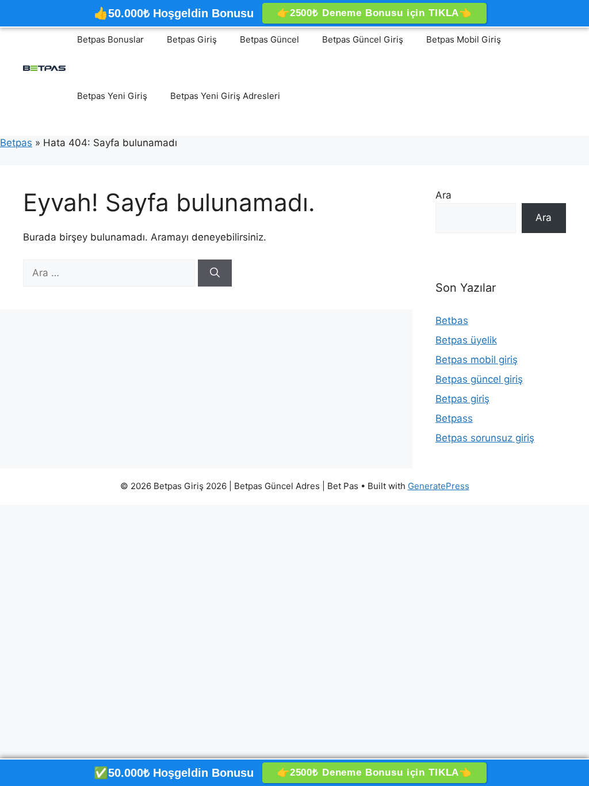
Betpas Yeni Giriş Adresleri (225, 95)
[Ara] (215, 273)
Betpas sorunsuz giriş (484, 438)
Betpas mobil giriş (476, 359)
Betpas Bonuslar (110, 39)
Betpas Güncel (269, 39)
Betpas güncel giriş (479, 379)
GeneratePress (438, 485)
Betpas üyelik (466, 340)
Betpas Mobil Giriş (463, 39)
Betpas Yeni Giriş (112, 95)
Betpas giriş (462, 399)
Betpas (16, 142)
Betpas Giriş (192, 39)
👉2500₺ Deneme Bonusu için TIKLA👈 (374, 12)
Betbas (451, 320)
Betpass (454, 418)
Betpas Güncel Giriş (362, 39)
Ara (443, 195)
